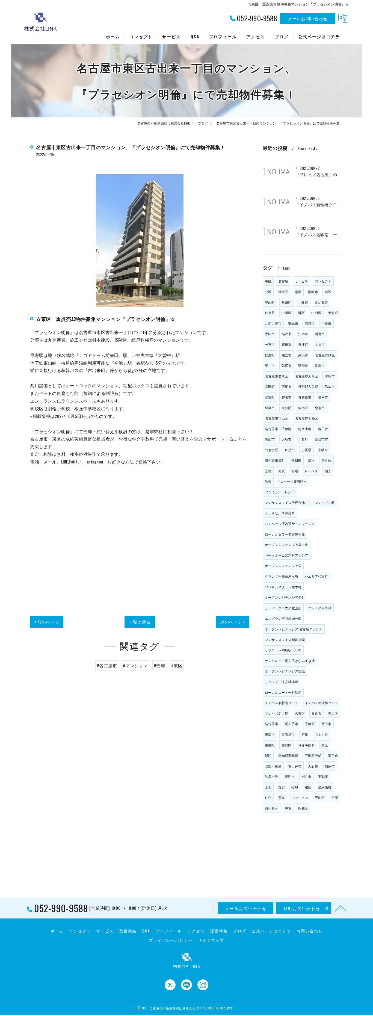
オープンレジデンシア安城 (285, 671)
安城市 (293, 323)
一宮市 (270, 344)
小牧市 (303, 302)
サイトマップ (211, 940)
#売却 (159, 665)
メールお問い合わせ (308, 18)
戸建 (304, 734)
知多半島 (271, 776)
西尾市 (287, 386)
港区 (301, 312)
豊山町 (270, 302)
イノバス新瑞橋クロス (321, 702)
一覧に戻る (140, 622)
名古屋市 (271, 723)
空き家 (326, 460)
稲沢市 (287, 333)
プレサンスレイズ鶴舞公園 (285, 639)
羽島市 (270, 407)
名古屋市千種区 (306, 418)
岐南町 (303, 407)
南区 (298, 291)
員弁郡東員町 (275, 460)
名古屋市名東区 (276, 376)
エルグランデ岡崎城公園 (283, 618)
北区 (268, 291)
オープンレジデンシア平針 (285, 597)
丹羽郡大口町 (308, 386)
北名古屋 (271, 449)
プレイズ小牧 (325, 502)
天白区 (333, 713)
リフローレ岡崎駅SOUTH (283, 650)
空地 (268, 470)
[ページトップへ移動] (340, 908)
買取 (281, 797)
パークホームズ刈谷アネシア (286, 555)
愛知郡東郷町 (288, 755)
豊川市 (270, 365)
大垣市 (287, 439)
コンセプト (323, 281)
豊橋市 (287, 344)
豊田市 (326, 723)
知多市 (330, 766)
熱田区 (287, 302)
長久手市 (291, 723)
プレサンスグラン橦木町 (283, 586)
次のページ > (232, 622)
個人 (328, 470)
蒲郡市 (303, 365)
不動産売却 (313, 755)
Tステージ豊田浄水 (292, 481)
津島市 (330, 376)
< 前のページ (46, 622)
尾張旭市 (288, 734)
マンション (299, 797)
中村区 (316, 312)
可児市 (290, 449)
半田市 (326, 323)
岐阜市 (323, 397)
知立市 (287, 355)
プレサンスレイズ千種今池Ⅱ (286, 502)
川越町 (303, 439)
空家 (334, 797)
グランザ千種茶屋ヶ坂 (281, 576)
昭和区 (303, 808)
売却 (294, 787)
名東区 (300, 713)
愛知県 (287, 745)
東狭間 (287, 407)
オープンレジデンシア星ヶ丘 (286, 544)
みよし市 (321, 734)
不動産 (323, 776)
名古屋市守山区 (276, 418)
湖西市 (270, 439)
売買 (281, 470)
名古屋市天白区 (306, 376)
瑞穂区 (283, 291)
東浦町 (333, 312)
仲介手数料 (306, 745)
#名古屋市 (107, 665)
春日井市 (294, 766)
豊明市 (290, 776)
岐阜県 (270, 312)
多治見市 (321, 302)
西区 (328, 291)
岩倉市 (320, 333)
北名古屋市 (273, 323)
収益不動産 (273, 766)
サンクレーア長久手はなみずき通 (290, 660)
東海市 (270, 734)
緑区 (268, 755)
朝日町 (296, 460)
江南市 (303, 333)
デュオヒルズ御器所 (280, 512)
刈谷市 (306, 776)
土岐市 (323, 449)
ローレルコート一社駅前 (283, 692)
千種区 (310, 723)
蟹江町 (303, 344)
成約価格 (324, 787)
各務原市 (305, 397)
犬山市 (270, 333)
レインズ (311, 470)
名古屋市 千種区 (278, 428)
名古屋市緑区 (325, 355)
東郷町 (270, 745)
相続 (308, 787)
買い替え (271, 808)
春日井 (323, 428)
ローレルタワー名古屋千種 (285, 534)
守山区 (320, 797)
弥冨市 (330, 386)
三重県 (306, 449)
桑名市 (320, 407)
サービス (301, 281)
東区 (324, 745)
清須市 (310, 323)
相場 (294, 470)
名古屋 (283, 281)
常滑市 (320, 365)
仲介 (268, 797)
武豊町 (270, 397)
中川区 (287, 312)
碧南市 (287, 397)
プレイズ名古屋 (276, 713)
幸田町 (270, 386)
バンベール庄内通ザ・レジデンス (290, 523)
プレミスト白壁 (319, 608)
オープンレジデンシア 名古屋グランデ (293, 629)
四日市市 (321, 439)
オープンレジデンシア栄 (283, 565)
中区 (268, 281)
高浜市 (303, 355)
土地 (268, 787)
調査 (268, 481)
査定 (281, 787)
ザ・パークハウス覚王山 (283, 608)
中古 (288, 808)
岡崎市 (313, 291)
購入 (311, 460)
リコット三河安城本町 (281, 681)
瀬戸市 (333, 755)
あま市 (320, 344)
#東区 (177, 665)
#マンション (135, 665)
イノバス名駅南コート (281, 702)
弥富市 (287, 365)
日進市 (317, 713)
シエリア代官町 (316, 576)
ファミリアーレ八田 (280, 491)
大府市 (313, 766)
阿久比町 (305, 428)
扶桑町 (270, 355)
